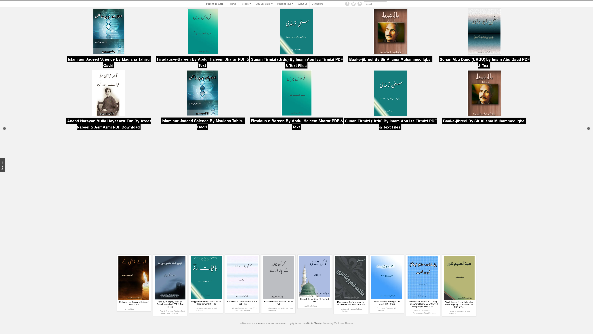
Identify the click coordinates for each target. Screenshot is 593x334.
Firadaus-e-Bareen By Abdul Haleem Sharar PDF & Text (109, 61)
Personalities (129, 243)
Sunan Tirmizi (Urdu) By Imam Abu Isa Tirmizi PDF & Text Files (203, 61)
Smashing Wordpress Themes (338, 257)
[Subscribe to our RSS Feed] (359, 4)
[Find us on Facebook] (347, 4)
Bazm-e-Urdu (215, 3)
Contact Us (317, 3)
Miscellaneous (284, 3)
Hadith (307, 240)
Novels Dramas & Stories (170, 245)
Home (233, 3)
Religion (245, 3)
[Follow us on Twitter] (353, 4)
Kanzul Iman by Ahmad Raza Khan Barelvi (484, 58)
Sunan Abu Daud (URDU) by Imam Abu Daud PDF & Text (391, 61)
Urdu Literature (263, 3)
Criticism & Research (204, 243)
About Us (302, 3)
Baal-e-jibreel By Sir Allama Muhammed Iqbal (296, 58)
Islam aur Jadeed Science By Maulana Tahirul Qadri (109, 121)
